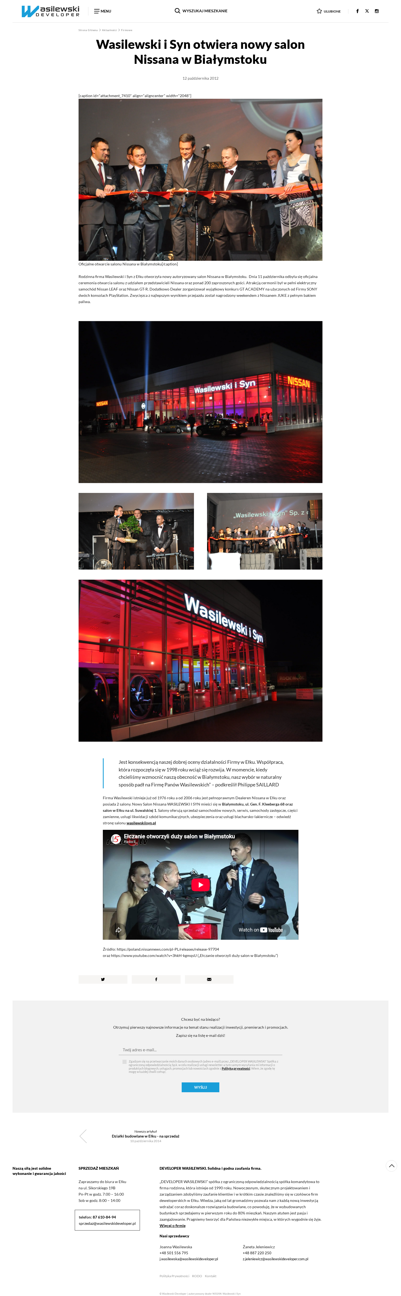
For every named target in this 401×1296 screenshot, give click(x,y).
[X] (367, 11)
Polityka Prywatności (174, 1276)
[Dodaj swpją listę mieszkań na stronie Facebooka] (156, 979)
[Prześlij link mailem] (209, 979)
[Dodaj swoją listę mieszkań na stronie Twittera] (103, 979)
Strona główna (89, 30)
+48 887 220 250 (257, 1253)
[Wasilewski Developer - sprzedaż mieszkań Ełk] (50, 11)
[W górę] (391, 1166)
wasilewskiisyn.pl (141, 823)
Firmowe (126, 30)
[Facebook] (357, 11)
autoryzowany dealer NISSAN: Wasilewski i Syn (214, 1293)
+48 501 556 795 (174, 1253)
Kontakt (210, 1276)
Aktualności (110, 30)
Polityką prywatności (236, 1068)
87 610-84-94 (104, 1217)
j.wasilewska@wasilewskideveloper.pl (189, 1259)
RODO (197, 1276)
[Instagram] (376, 11)
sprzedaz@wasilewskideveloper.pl (107, 1223)
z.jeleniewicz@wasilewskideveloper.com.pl (275, 1259)
